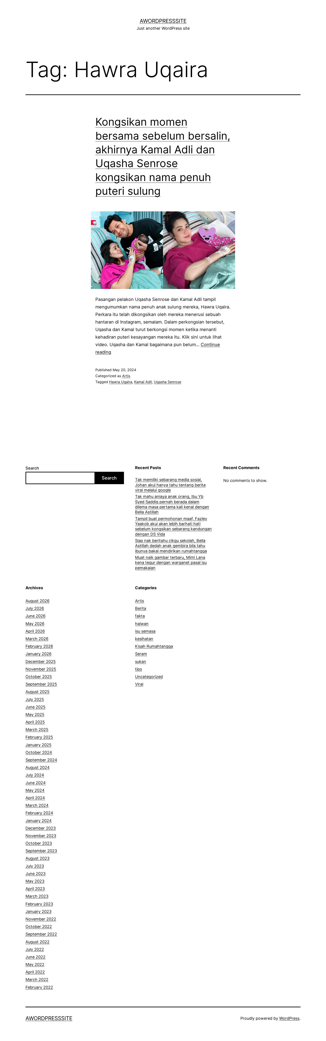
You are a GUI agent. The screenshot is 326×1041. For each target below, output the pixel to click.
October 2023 (39, 843)
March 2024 (37, 805)
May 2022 (35, 964)
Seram (141, 653)
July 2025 (35, 699)
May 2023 (35, 881)
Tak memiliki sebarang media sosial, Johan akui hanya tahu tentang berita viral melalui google (170, 484)
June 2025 (35, 707)
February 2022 (39, 987)
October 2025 (39, 676)
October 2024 (39, 752)
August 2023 (37, 858)
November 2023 (41, 835)
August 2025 (37, 691)
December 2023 (41, 828)
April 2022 (35, 972)
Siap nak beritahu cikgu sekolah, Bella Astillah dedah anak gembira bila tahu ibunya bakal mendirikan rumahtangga (171, 545)
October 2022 (39, 926)
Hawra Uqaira (120, 382)
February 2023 (39, 904)
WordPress (289, 1018)
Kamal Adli (143, 382)
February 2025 (39, 737)
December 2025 (41, 661)
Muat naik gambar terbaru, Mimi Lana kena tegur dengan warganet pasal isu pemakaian (171, 562)
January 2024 (39, 820)
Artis (126, 376)
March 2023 (37, 896)
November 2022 (41, 919)
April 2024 (35, 797)
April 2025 (35, 722)
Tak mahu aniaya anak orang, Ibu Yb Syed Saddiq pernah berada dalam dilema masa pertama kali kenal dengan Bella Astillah (172, 504)
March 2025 (37, 729)
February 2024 (39, 813)
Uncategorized (149, 676)
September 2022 (41, 934)
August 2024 (38, 767)
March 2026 (37, 638)
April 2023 (35, 888)
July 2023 (35, 866)
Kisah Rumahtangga (154, 646)
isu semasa (145, 631)
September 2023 (41, 850)
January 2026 (38, 653)
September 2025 (41, 684)
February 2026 (39, 646)
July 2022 (35, 949)
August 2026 (37, 600)
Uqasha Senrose (167, 382)
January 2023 (38, 911)
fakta (140, 616)
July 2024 (35, 775)
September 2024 (41, 760)
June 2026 (35, 616)
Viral (139, 684)
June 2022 (35, 957)
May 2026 (35, 623)
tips (138, 669)
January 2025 (38, 745)
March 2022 (37, 979)
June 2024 (36, 782)
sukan (140, 661)
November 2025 (41, 669)
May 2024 (35, 790)
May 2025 (35, 714)
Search (32, 468)
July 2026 (35, 608)
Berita (140, 608)
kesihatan (144, 638)
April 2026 (35, 631)
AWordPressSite (163, 21)
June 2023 (35, 873)
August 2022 (37, 942)
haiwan (142, 623)
